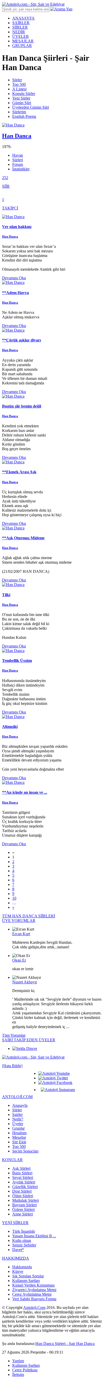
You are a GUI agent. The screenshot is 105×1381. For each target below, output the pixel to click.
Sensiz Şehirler (24, 1245)
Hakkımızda (22, 1267)
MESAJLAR (23, 41)
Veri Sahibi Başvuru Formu (34, 1299)
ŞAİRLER (21, 23)
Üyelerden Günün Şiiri (30, 107)
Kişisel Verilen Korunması (33, 1285)
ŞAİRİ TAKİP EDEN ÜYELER (28, 1040)
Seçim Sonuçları (25, 1151)
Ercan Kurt (21, 934)
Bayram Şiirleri (24, 1205)
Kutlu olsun (21, 1240)
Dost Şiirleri (22, 1191)
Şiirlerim (19, 112)
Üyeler (17, 1124)
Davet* (18, 1249)
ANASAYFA (23, 18)
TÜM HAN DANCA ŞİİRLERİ (28, 916)
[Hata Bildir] (12, 1066)
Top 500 (19, 84)
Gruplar (18, 1128)
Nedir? (17, 1119)
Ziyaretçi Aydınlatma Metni (34, 1290)
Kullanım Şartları (26, 1280)
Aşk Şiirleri (21, 1168)
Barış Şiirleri (22, 1173)
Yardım (18, 1361)
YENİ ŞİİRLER (15, 1223)
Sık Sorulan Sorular (28, 1276)
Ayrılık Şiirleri (23, 1182)
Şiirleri (17, 160)
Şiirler (17, 80)
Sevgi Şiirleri (22, 1177)
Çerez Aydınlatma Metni (31, 1294)
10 (14, 898)
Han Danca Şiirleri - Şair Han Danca (65, 1343)
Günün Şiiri (21, 103)
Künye (17, 1271)
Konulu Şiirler (23, 93)
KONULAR (12, 1160)
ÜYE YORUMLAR (18, 920)
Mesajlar (19, 1137)
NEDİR (18, 32)
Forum (17, 164)
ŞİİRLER (20, 27)
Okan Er (19, 960)
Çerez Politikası (24, 1370)
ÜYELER (20, 36)
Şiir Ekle (19, 1142)
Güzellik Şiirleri (25, 1186)
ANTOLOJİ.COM (17, 1097)
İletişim (18, 1374)
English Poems (24, 116)
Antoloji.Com (34, 1307)
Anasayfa (20, 1105)
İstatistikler (21, 169)
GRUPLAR (22, 45)
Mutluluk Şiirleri (25, 1200)
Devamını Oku (14, 278)
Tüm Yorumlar (13, 1035)
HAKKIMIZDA (15, 1258)
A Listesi (19, 89)
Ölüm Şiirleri (22, 1196)
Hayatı (17, 155)
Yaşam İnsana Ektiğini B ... (34, 1236)
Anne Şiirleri (22, 1214)
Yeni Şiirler (21, 98)
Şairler (17, 1114)
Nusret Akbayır (24, 982)
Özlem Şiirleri (23, 1209)
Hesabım (19, 1133)
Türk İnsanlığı (23, 1231)
